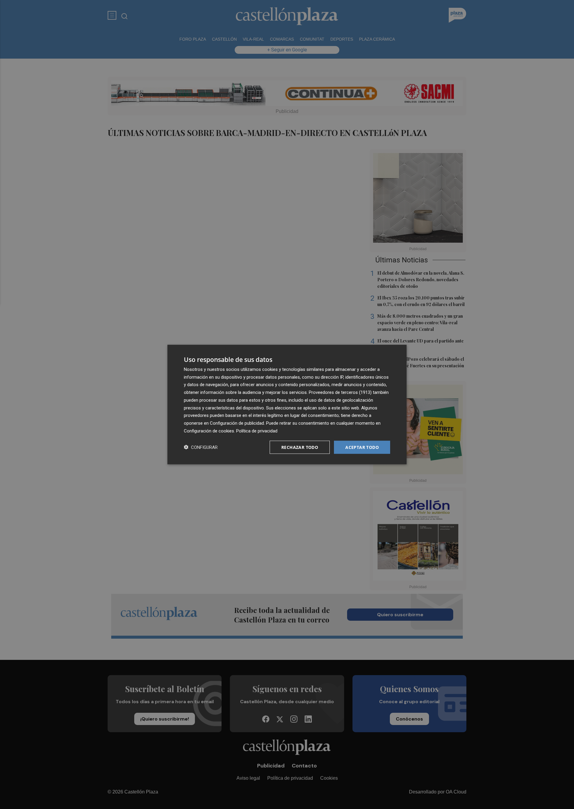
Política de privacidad (256, 430)
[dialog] (287, 404)
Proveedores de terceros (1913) (340, 392)
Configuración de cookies (209, 430)
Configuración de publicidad (237, 423)
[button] (201, 447)
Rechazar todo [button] (299, 447)
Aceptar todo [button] (362, 447)
